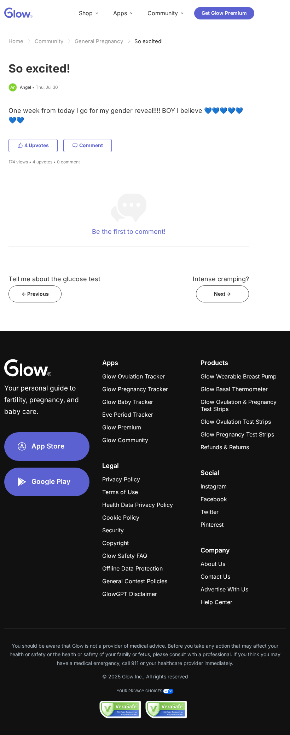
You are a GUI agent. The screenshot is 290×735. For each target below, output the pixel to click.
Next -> (222, 294)
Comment (91, 145)
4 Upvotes (36, 145)
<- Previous (35, 294)
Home (15, 41)
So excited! (148, 41)
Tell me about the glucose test (54, 279)
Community (49, 41)
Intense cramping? (221, 279)
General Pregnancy (99, 41)
